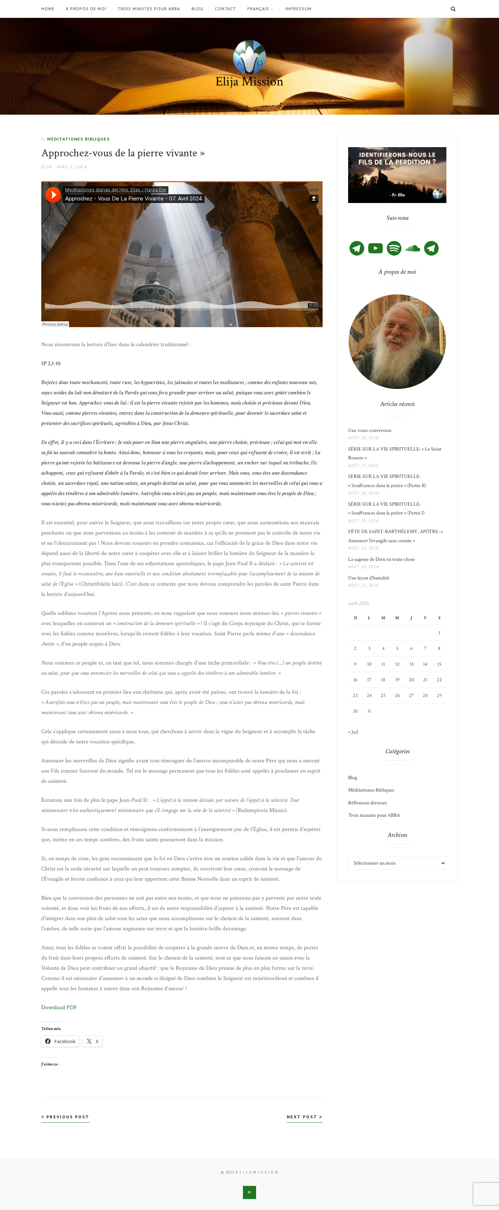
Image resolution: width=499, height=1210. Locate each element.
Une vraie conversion (369, 430)
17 (369, 680)
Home (47, 9)
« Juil (353, 732)
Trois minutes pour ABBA (149, 9)
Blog (197, 9)
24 (369, 695)
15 (439, 664)
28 (425, 695)
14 (425, 664)
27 (411, 695)
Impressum (298, 9)
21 (425, 680)
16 (355, 680)
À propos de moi (86, 9)
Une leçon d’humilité (368, 578)
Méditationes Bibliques (78, 139)
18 (383, 680)
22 (439, 680)
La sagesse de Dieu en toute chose (381, 559)
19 (397, 680)
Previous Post (67, 1116)
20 (411, 680)
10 (369, 664)
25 (383, 695)
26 (397, 695)
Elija (46, 166)
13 (412, 664)
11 (383, 664)
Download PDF (59, 1007)
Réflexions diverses (367, 803)
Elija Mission (249, 81)
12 (397, 664)
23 (355, 695)
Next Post (303, 1116)
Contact (225, 9)
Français (258, 9)
